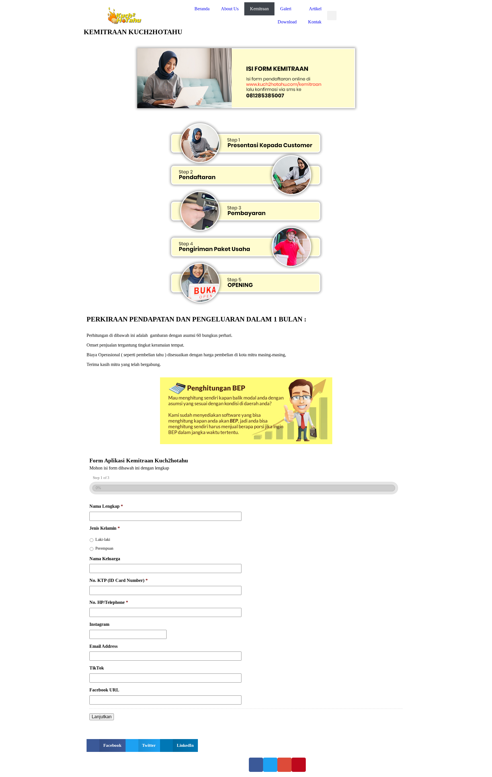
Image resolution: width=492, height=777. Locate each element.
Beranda (202, 8)
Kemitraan (259, 8)
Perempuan (104, 548)
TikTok (96, 667)
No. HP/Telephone (108, 602)
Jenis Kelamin (104, 528)
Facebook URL (104, 689)
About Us (230, 8)
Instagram (99, 624)
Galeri (285, 8)
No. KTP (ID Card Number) (118, 580)
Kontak (314, 21)
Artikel (315, 8)
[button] (332, 15)
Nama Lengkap (106, 506)
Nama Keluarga (104, 558)
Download (287, 21)
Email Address (103, 646)
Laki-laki (102, 539)
